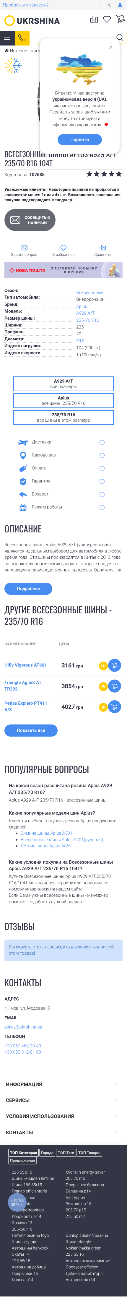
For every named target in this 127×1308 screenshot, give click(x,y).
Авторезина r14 (80, 1280)
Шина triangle (78, 1242)
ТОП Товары (89, 1153)
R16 (80, 341)
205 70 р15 (76, 1210)
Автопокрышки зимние (88, 1261)
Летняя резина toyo (30, 1235)
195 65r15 (21, 1261)
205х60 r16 (22, 1229)
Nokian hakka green (84, 1248)
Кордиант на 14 (26, 1216)
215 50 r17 (75, 1216)
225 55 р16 (22, 1172)
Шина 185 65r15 (27, 1185)
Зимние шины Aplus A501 (46, 833)
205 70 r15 (75, 1178)
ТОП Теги (66, 1153)
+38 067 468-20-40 (22, 1046)
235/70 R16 (87, 320)
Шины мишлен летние (33, 1178)
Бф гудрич (75, 1197)
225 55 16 (75, 1254)
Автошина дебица (29, 1267)
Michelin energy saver (85, 1172)
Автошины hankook (30, 1248)
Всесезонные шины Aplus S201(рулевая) (62, 839)
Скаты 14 (21, 1254)
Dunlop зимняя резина (87, 1235)
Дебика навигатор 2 (85, 1273)
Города (47, 1153)
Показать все (31, 730)
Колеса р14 (22, 1280)
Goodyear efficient (82, 1267)
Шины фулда (24, 1242)
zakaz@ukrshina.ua (23, 1027)
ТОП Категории (23, 1153)
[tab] (61, 442)
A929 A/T (85, 313)
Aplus (81, 306)
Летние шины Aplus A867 (46, 846)
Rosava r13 (22, 1223)
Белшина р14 (78, 1191)
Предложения (22, 1160)
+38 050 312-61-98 (22, 1052)
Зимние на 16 (79, 1204)
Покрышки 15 (25, 1273)
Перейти (79, 139)
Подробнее (28, 588)
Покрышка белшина (85, 1185)
